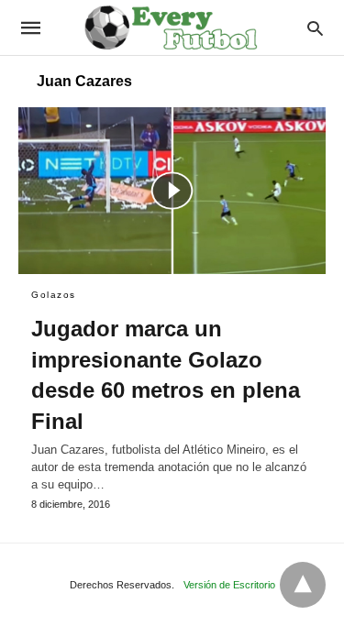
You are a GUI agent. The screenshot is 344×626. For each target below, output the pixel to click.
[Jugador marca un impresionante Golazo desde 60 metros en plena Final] (172, 190)
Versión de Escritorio (229, 584)
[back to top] (303, 585)
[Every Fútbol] (170, 27)
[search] (315, 27)
